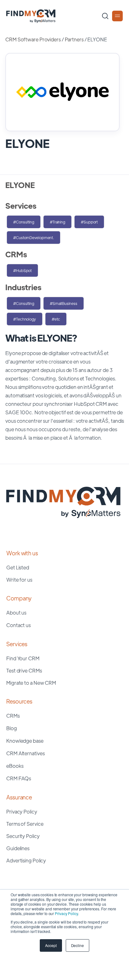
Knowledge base (25, 740)
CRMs (13, 715)
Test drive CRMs (24, 670)
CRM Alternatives (25, 753)
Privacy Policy (66, 913)
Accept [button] (50, 945)
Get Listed (17, 567)
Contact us (18, 625)
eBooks (14, 765)
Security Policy (23, 836)
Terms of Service (24, 823)
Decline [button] (77, 945)
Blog (11, 728)
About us (16, 612)
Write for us (19, 579)
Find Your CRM (22, 658)
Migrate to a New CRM (31, 682)
